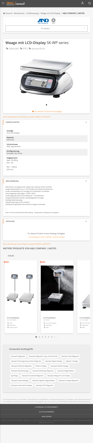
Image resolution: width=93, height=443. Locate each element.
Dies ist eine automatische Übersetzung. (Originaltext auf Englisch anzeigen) (32, 213)
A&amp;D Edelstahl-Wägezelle (21, 366)
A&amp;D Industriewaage (19, 380)
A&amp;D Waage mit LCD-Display (58, 376)
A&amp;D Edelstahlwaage (20, 371)
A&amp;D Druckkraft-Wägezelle (32, 376)
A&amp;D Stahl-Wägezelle (70, 356)
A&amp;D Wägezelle (18, 356)
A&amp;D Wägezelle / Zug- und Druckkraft (43, 356)
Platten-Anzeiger (41, 366)
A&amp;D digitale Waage (53, 361)
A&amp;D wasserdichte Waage (21, 385)
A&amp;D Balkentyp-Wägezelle (43, 371)
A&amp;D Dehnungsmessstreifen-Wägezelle (26, 361)
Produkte (45, 28)
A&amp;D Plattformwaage (59, 366)
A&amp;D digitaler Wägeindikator (43, 380)
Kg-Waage (14, 376)
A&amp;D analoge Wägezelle (68, 380)
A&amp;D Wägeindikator (65, 371)
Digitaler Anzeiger (72, 361)
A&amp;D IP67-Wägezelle (44, 385)
